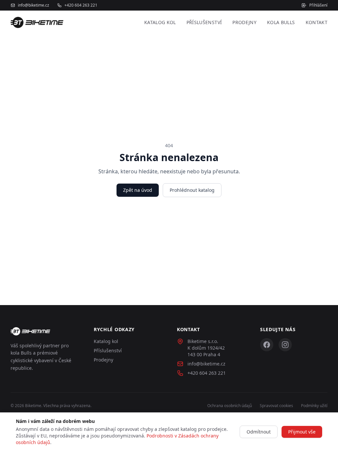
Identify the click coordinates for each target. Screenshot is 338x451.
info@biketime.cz (33, 5)
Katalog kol (160, 22)
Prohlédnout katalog (192, 190)
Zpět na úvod (137, 190)
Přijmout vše (302, 432)
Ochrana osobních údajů (229, 405)
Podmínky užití (314, 405)
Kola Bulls (281, 22)
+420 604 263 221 (80, 5)
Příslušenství (204, 22)
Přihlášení (318, 5)
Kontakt (316, 22)
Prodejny (244, 22)
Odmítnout (259, 432)
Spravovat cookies (276, 405)
